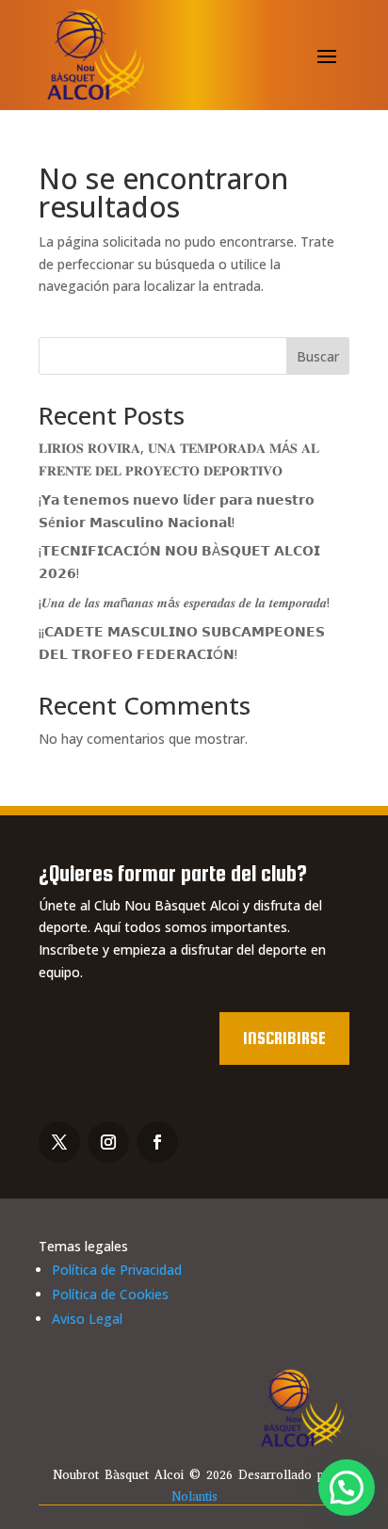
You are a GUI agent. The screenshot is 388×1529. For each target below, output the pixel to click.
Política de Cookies (110, 1294)
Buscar (318, 356)
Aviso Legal (87, 1319)
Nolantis (194, 1497)
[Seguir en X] (59, 1142)
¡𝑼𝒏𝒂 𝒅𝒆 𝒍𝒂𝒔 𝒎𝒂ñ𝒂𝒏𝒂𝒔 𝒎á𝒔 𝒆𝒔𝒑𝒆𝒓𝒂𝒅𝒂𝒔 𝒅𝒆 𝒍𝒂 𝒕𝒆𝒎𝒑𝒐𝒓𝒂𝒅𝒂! (184, 602)
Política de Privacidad (117, 1270)
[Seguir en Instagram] (108, 1142)
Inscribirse (284, 1038)
